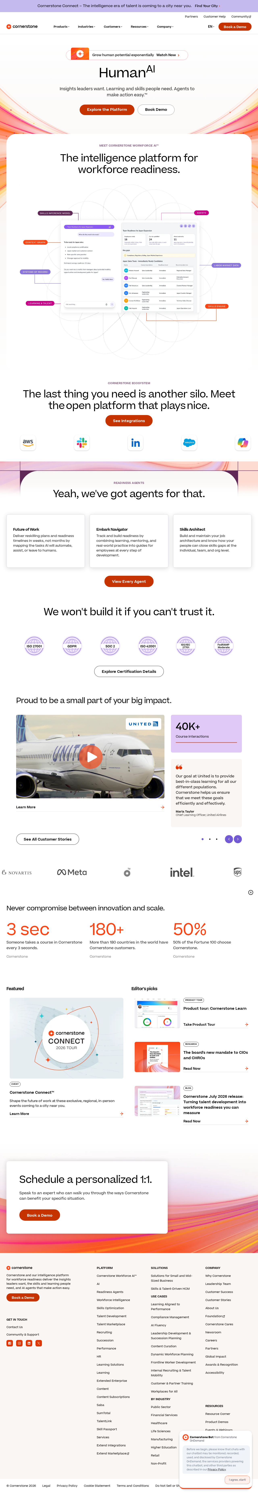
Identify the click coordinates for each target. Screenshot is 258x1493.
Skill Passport (107, 1429)
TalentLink (104, 1421)
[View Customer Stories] (129, 872)
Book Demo (156, 109)
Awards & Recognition (221, 1365)
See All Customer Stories (48, 839)
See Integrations (129, 421)
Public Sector (161, 1407)
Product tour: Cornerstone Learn (158, 997)
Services (103, 1437)
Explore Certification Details (129, 671)
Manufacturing (162, 1439)
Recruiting (104, 1332)
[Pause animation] (250, 892)
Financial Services (164, 1415)
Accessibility (214, 1373)
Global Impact (215, 1357)
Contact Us (14, 1327)
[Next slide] (238, 839)
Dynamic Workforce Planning (172, 1354)
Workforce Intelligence (113, 1300)
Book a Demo (235, 27)
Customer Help (215, 17)
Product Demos (216, 1422)
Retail (155, 1455)
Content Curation (163, 1346)
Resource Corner (217, 1414)
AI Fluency (158, 1325)
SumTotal (103, 1413)
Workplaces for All (164, 1391)
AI (98, 1284)
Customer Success (219, 1292)
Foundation (213, 1316)
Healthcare (159, 1423)
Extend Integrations (111, 1445)
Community (239, 17)
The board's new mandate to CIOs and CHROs (169, 1041)
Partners (191, 17)
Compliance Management (170, 1317)
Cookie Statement (97, 1486)
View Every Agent (129, 581)
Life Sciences (161, 1431)
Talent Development (111, 1316)
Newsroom (213, 1332)
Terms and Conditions (133, 1486)
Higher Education (164, 1447)
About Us (212, 1308)
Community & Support (22, 1335)
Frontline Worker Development (173, 1362)
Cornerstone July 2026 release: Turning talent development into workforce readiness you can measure (184, 1087)
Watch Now (166, 55)
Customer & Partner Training (172, 1383)
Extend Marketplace (111, 1453)
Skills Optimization (110, 1308)
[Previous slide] (229, 839)
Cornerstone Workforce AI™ (116, 1276)
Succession (105, 1340)
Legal (46, 1486)
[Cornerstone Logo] (21, 26)
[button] (203, 839)
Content (103, 1389)
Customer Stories (218, 1300)
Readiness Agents (110, 1292)
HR (99, 1357)
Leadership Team (218, 1284)
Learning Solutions (110, 1365)
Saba (100, 1405)
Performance (106, 1348)
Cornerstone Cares (219, 1324)
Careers (211, 1340)
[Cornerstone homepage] (45, 1268)
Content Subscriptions (113, 1397)
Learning (103, 1373)
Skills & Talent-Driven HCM (170, 1289)
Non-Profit (158, 1464)
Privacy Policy (67, 1486)
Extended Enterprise (112, 1381)
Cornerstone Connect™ (25, 997)
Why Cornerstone (218, 1276)
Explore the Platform (107, 109)
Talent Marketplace (111, 1324)
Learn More (25, 807)
